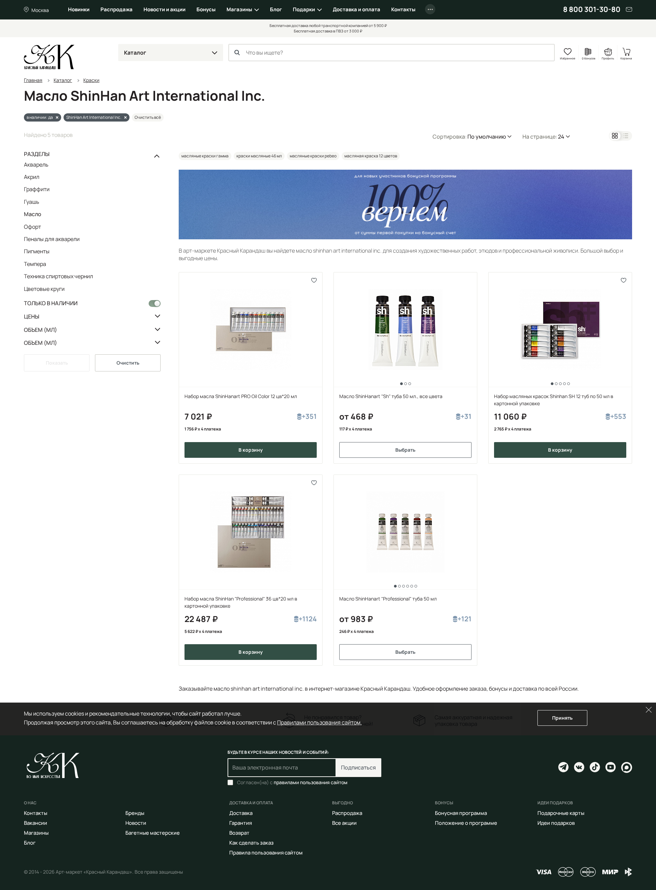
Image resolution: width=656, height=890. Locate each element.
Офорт (32, 226)
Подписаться (358, 767)
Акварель (36, 164)
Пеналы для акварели (52, 239)
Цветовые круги (44, 288)
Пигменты (37, 251)
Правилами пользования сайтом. (319, 722)
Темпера (35, 264)
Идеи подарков (556, 823)
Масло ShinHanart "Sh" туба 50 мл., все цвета (390, 396)
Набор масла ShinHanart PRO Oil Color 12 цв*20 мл (240, 396)
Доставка (240, 813)
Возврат (239, 832)
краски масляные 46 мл (259, 156)
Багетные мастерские (152, 832)
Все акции (344, 823)
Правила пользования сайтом (266, 852)
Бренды (134, 813)
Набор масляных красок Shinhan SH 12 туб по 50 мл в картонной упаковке (553, 400)
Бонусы (206, 9)
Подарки (304, 9)
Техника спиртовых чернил (58, 276)
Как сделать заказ (251, 842)
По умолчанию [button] (486, 136)
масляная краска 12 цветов (370, 156)
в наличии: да (40, 117)
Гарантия (240, 823)
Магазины (239, 9)
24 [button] (561, 136)
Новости (135, 823)
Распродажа (116, 9)
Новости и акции (165, 9)
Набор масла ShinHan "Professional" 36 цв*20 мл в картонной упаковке (240, 602)
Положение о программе (466, 823)
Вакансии (35, 823)
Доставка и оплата (356, 9)
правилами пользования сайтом (310, 782)
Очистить (128, 362)
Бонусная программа (461, 813)
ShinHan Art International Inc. (93, 117)
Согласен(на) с (292, 782)
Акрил (31, 177)
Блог (276, 9)
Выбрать (405, 450)
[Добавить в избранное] (314, 280)
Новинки (79, 9)
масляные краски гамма (205, 156)
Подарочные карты (560, 813)
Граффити (37, 189)
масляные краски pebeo (313, 156)
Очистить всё (148, 117)
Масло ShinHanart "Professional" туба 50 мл (388, 598)
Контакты (403, 9)
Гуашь (31, 202)
